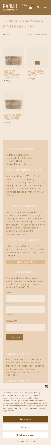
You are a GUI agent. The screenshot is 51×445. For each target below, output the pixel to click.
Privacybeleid (30, 441)
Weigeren (25, 427)
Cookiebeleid (19, 441)
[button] (46, 386)
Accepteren (25, 419)
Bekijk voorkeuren (25, 435)
